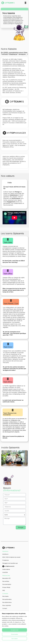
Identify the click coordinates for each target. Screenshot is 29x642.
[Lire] (14, 458)
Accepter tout (14, 630)
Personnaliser (14, 634)
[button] (25, 3)
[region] (14, 626)
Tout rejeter (14, 638)
